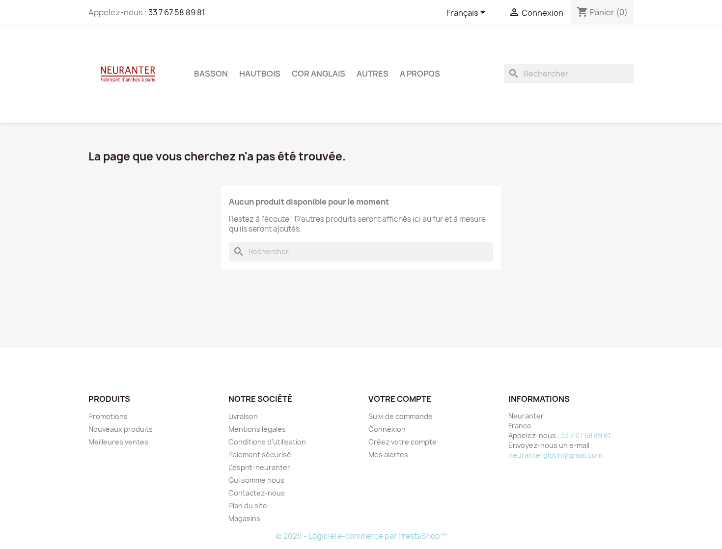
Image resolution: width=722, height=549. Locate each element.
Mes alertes (388, 454)
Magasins (244, 518)
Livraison (243, 416)
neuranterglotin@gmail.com (555, 455)
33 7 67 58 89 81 (176, 12)
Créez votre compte (402, 441)
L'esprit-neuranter (259, 467)
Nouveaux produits (120, 429)
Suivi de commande (400, 416)
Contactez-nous (256, 492)
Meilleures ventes (118, 441)
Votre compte (399, 398)
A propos (420, 73)
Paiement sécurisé (259, 454)
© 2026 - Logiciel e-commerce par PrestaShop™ (361, 536)
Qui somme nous (256, 480)
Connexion (387, 429)
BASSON (211, 73)
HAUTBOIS (259, 73)
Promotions (108, 416)
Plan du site (247, 505)
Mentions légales (257, 429)
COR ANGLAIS (318, 73)
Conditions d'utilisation (267, 441)
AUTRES (373, 73)
